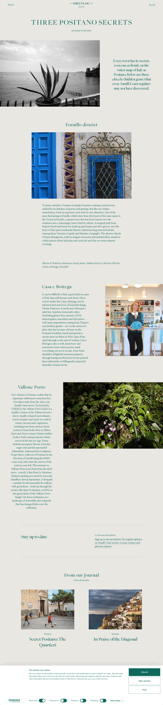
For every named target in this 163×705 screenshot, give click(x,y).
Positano (47, 634)
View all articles (81, 580)
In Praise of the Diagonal (115, 639)
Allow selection (144, 681)
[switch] (64, 700)
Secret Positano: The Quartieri (47, 642)
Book (152, 5)
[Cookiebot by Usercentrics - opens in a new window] (14, 700)
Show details (115, 701)
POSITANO (86, 30)
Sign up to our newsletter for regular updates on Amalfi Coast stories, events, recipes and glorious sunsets (118, 543)
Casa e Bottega (68, 301)
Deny (144, 690)
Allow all (144, 672)
